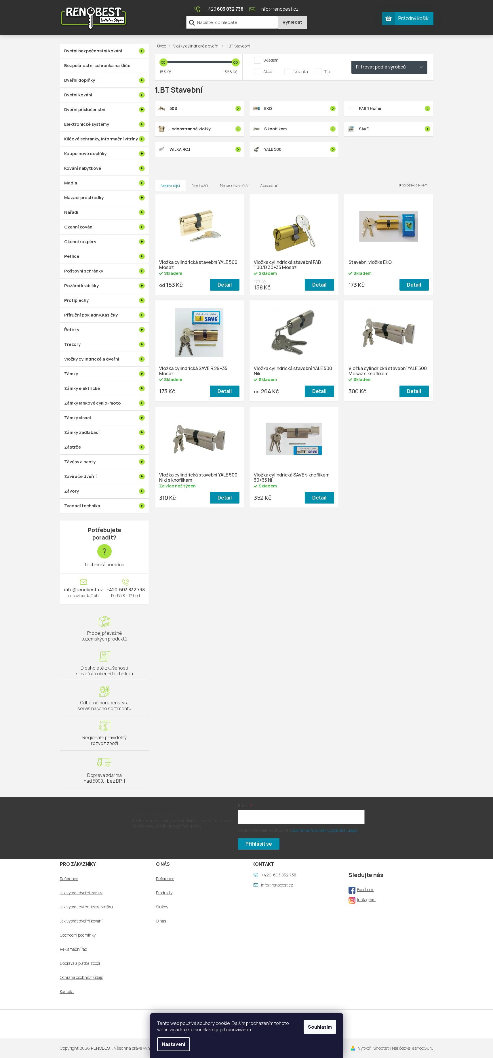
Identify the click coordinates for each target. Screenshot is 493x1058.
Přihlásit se (258, 843)
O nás (161, 921)
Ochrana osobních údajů (81, 977)
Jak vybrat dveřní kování (81, 921)
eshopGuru (422, 1048)
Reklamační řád (73, 949)
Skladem (270, 60)
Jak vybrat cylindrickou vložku (86, 907)
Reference (69, 879)
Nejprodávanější (234, 185)
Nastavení (173, 1044)
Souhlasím (320, 1027)
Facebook (365, 889)
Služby (162, 907)
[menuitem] (104, 51)
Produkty (164, 893)
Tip (327, 71)
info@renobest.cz (83, 589)
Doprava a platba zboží (80, 963)
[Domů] (163, 46)
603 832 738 (131, 589)
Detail (225, 284)
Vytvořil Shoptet (373, 1048)
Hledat (292, 22)
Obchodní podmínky (78, 935)
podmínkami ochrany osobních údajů (324, 830)
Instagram (366, 899)
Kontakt (67, 992)
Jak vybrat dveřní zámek (81, 893)
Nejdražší (200, 185)
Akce (267, 71)
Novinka (301, 71)
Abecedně (269, 185)
